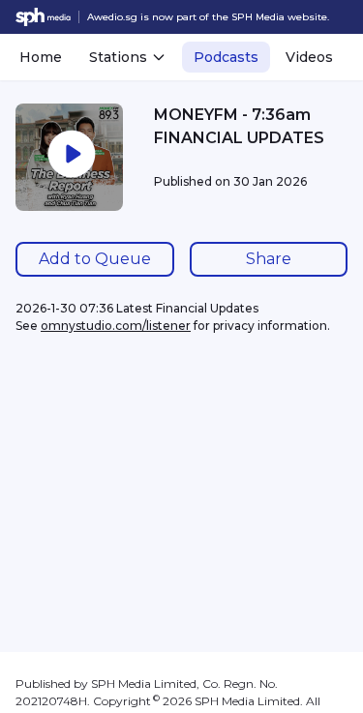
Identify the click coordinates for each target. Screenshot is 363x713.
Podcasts (226, 57)
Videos (309, 57)
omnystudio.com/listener (116, 325)
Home (40, 57)
